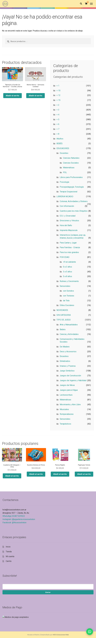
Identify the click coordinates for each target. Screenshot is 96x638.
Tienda (9, 551)
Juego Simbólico (67, 371)
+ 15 (58, 100)
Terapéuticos (65, 424)
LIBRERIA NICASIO (64, 196)
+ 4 (57, 114)
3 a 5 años (67, 271)
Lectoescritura (66, 395)
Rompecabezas (67, 414)
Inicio (8, 547)
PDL (65, 172)
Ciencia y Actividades (69, 334)
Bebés (63, 329)
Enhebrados (65, 361)
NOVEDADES (62, 310)
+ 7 (57, 129)
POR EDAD (64, 257)
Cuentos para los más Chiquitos (74, 211)
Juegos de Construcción (70, 375)
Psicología (64, 182)
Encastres (64, 356)
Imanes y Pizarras (68, 366)
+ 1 (57, 86)
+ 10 (58, 90)
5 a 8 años (67, 276)
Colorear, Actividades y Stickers (74, 201)
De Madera (64, 346)
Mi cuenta (10, 556)
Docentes (64, 153)
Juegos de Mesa (67, 385)
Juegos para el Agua (69, 390)
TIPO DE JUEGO (63, 320)
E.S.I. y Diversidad (67, 216)
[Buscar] (81, 4)
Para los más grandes (69, 252)
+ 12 (58, 95)
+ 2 (57, 105)
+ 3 (57, 110)
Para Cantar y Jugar (68, 243)
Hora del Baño (66, 225)
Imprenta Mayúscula (68, 230)
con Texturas (68, 296)
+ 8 (57, 134)
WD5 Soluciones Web (61, 635)
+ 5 (57, 119)
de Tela (66, 300)
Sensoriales (65, 286)
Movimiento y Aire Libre (70, 404)
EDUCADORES (62, 148)
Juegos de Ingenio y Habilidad (73, 380)
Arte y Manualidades (69, 324)
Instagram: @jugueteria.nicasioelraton (18, 519)
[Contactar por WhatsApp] (89, 631)
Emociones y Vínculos (69, 220)
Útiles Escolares (67, 305)
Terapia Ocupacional (68, 191)
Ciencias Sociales (71, 163)
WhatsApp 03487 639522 (13, 516)
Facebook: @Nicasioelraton (14, 522)
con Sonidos (68, 291)
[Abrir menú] (91, 3)
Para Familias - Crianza (70, 247)
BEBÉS (59, 143)
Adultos (59, 138)
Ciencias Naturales (71, 158)
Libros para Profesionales (71, 177)
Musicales (64, 409)
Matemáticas (68, 167)
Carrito (9, 561)
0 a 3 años (67, 267)
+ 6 (57, 124)
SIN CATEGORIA (63, 315)
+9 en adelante (69, 262)
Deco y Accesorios (68, 351)
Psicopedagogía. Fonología (72, 187)
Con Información (67, 206)
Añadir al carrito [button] (12, 96)
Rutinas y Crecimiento (69, 281)
